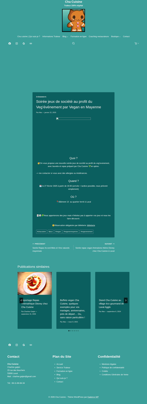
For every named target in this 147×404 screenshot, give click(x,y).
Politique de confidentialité (113, 368)
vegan (58, 231)
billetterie (91, 225)
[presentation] (35, 283)
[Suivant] (126, 300)
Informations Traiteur (51, 36)
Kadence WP (93, 397)
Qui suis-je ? (62, 378)
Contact (126, 36)
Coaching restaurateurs (99, 36)
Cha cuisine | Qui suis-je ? (28, 36)
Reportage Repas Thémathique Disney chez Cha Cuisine (34, 303)
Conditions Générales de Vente (115, 375)
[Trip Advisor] (30, 43)
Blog (58, 375)
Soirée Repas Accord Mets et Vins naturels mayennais (51, 247)
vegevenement (86, 231)
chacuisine (41, 231)
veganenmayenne (71, 231)
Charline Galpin (29, 311)
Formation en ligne (78, 36)
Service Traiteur (63, 368)
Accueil (60, 364)
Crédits (105, 371)
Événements (41, 97)
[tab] (68, 330)
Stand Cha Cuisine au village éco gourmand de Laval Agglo (111, 303)
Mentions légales (109, 364)
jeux (51, 231)
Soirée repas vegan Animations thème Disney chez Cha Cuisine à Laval (94, 247)
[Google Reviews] (23, 43)
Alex (40, 112)
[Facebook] (9, 43)
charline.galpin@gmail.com (24, 376)
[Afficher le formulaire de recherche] (73, 43)
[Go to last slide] (21, 300)
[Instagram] (16, 43)
